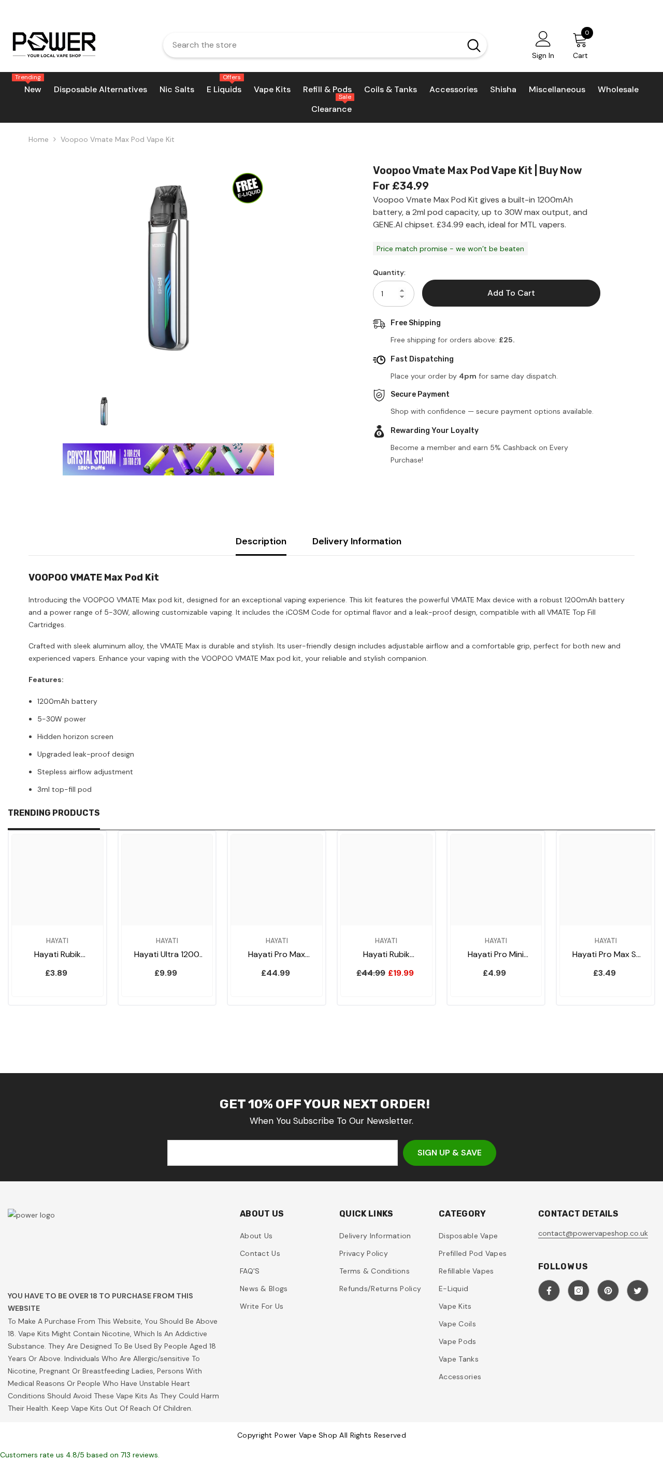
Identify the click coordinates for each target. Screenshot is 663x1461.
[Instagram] (578, 1290)
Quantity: (389, 272)
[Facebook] (549, 1290)
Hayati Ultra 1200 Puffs (166, 955)
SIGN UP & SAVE (449, 1152)
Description (261, 541)
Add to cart (511, 292)
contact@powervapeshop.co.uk (593, 1233)
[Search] (325, 45)
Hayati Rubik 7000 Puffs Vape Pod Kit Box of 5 (386, 955)
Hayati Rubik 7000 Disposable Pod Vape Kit (57, 955)
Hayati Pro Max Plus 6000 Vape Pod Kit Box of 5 (276, 955)
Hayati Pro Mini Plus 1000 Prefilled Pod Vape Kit (496, 955)
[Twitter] (637, 1290)
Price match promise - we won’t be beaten (450, 248)
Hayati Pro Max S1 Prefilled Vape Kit (605, 955)
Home (38, 139)
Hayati (57, 940)
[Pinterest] (608, 1290)
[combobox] (309, 45)
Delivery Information (356, 541)
